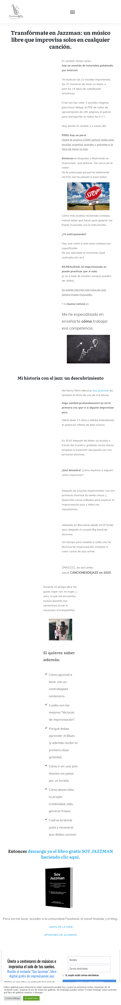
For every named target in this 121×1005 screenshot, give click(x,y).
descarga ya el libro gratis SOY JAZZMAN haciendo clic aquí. (70, 854)
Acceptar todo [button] (31, 998)
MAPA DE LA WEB (61, 927)
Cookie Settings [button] (12, 998)
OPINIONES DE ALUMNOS (60, 934)
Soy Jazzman (101, 390)
